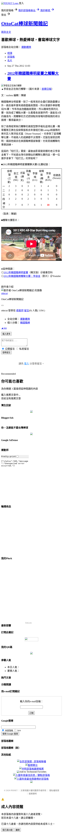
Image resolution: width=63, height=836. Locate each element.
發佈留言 (6, 352)
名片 (9, 60)
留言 (26, 310)
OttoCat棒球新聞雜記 (24, 23)
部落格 (11, 57)
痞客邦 (20, 310)
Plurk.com (28, 622)
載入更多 (6, 334)
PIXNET (14, 790)
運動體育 (26, 47)
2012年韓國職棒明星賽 (16, 272)
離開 (18, 830)
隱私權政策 (54, 790)
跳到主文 (6, 32)
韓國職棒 (25, 322)
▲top (4, 328)
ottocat (4, 293)
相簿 (9, 53)
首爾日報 (46, 89)
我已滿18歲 (7, 830)
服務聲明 (33, 793)
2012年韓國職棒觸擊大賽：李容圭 (22, 276)
